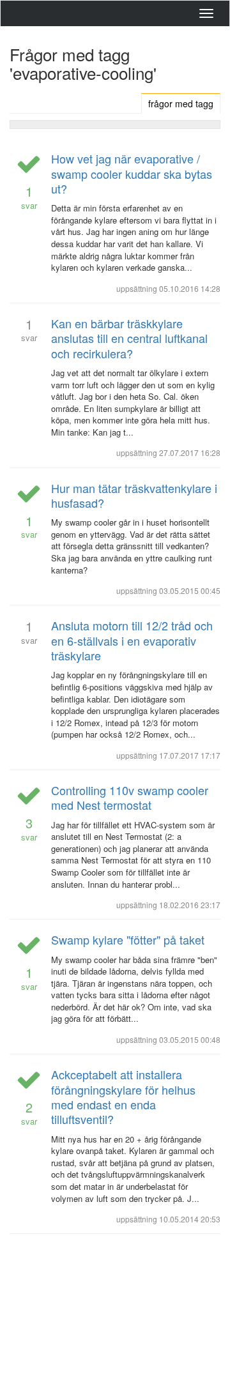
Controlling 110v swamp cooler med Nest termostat (129, 797)
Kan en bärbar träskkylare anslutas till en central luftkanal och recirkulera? (129, 338)
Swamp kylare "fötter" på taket (127, 939)
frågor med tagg (180, 103)
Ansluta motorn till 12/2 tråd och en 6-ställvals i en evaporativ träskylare (132, 640)
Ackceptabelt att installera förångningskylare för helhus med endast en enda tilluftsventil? (123, 1096)
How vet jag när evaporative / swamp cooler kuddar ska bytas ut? (131, 173)
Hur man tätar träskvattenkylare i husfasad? (134, 495)
